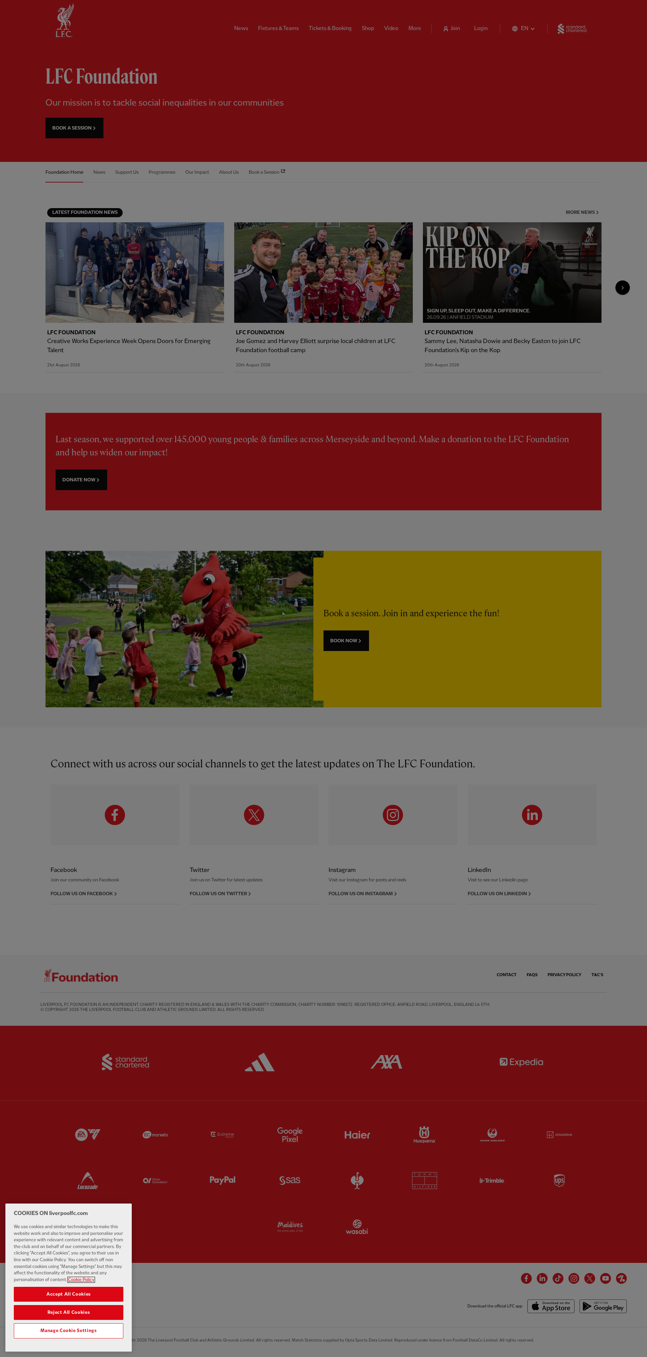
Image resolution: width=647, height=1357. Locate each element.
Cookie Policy (81, 1279)
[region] (68, 1278)
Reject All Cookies (69, 1312)
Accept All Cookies (69, 1294)
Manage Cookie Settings (68, 1330)
